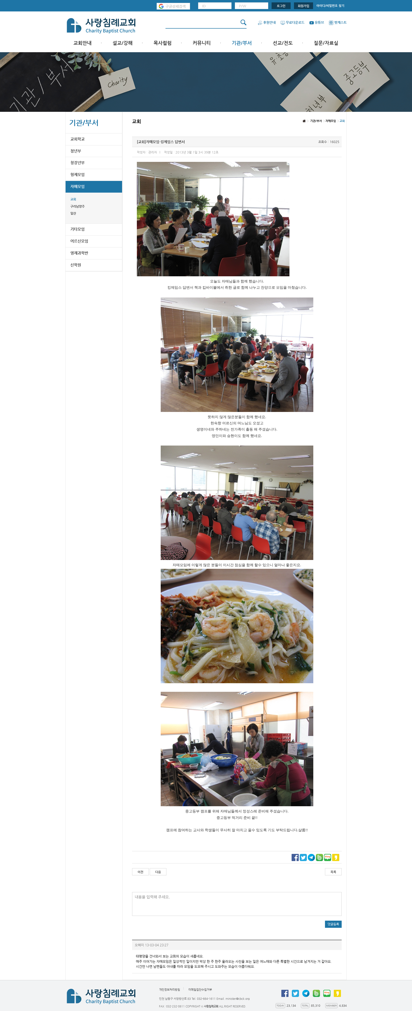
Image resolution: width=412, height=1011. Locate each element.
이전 (140, 872)
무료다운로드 (295, 22)
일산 (73, 213)
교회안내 (82, 43)
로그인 (281, 6)
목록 (333, 872)
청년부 (75, 151)
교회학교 (77, 139)
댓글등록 (333, 924)
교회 (73, 199)
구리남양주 (77, 206)
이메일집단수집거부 (200, 989)
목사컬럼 (163, 43)
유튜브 (319, 22)
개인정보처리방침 (169, 989)
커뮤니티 (202, 43)
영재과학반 (79, 253)
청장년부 (77, 162)
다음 (158, 872)
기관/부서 (242, 43)
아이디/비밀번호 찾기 (330, 5)
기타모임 (77, 229)
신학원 (75, 265)
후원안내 (269, 22)
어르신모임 (79, 241)
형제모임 (77, 174)
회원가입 (303, 6)
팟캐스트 (340, 22)
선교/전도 (283, 43)
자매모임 (77, 186)
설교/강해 (123, 43)
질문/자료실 (326, 43)
